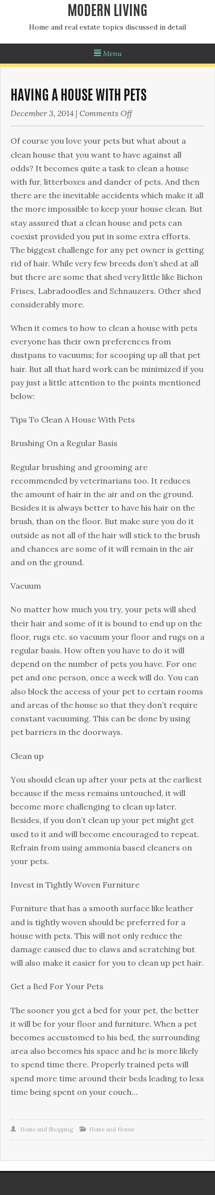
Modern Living (108, 12)
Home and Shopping (46, 1129)
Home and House (111, 1129)
